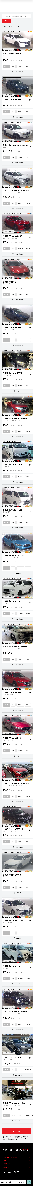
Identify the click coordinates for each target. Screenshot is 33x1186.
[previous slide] (3, 41)
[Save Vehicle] (30, 55)
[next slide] (32, 41)
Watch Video (27, 641)
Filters (7, 21)
